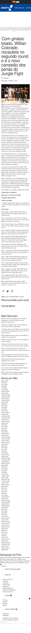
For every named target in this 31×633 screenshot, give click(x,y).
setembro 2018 (5, 548)
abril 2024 (4, 430)
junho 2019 (4, 532)
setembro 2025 (5, 400)
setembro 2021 (5, 484)
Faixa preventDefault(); (16, 18)
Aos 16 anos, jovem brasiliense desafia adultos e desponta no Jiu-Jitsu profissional (14, 368)
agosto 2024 (4, 423)
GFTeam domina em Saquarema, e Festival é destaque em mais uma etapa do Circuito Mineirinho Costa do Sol (13, 320)
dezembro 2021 (5, 479)
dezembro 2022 (5, 458)
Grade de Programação (9, 590)
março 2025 (4, 411)
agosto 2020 (4, 507)
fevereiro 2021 (5, 497)
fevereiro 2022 (5, 476)
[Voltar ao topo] (0, 564)
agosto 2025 (4, 402)
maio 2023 (4, 449)
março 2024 (4, 432)
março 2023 (4, 453)
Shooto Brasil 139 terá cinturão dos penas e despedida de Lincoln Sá (13, 360)
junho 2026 (4, 384)
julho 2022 (4, 467)
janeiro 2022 (4, 477)
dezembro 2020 (5, 500)
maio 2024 (4, 428)
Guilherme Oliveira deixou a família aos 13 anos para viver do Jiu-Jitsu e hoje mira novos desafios (14, 345)
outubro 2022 (5, 462)
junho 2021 (4, 490)
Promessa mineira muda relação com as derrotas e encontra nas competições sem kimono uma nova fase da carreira (15, 331)
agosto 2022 (4, 465)
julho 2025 (4, 404)
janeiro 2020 (4, 520)
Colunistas (5, 581)
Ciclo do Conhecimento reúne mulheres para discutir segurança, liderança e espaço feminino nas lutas (15, 350)
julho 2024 (4, 425)
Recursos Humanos (8, 592)
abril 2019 (4, 535)
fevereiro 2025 (5, 412)
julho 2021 (4, 488)
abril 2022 (4, 472)
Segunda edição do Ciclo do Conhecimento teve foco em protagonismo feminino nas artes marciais (15, 355)
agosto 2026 (4, 381)
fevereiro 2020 (5, 518)
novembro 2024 (5, 418)
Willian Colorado (19, 297)
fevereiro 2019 (5, 539)
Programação (19, 8)
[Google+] (3, 291)
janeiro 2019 (4, 541)
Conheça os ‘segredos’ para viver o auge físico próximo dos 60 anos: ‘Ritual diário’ (14, 325)
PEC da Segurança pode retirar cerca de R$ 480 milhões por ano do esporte (14, 336)
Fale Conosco (6, 584)
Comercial (5, 583)
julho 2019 (4, 530)
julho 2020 (4, 509)
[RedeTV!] (1, 29)
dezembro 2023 (5, 437)
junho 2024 (4, 426)
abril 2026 (4, 388)
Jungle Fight (8, 297)
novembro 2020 (5, 502)
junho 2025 (4, 405)
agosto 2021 (4, 486)
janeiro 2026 (4, 393)
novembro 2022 (5, 460)
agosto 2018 (4, 549)
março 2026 (4, 389)
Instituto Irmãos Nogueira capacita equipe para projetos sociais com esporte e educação (14, 364)
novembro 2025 (5, 397)
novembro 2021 (5, 481)
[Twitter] (8, 291)
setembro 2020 (5, 506)
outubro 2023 (5, 440)
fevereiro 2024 (5, 433)
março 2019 (4, 537)
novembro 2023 (5, 439)
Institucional (6, 586)
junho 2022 (4, 469)
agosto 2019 (4, 528)
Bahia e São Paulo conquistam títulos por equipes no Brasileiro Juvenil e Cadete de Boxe (15, 373)
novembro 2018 (5, 544)
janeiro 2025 (4, 414)
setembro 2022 (5, 463)
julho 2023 (4, 446)
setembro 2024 (5, 421)
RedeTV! (7, 7)
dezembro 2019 (5, 521)
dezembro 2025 (5, 395)
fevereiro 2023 (5, 454)
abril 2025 (4, 409)
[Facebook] (12, 291)
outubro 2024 (5, 419)
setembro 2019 (5, 527)
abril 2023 (4, 451)
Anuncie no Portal (7, 579)
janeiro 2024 (4, 435)
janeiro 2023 (4, 456)
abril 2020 (4, 514)
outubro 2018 (5, 546)
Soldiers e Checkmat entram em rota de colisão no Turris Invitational (15, 340)
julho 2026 (4, 382)
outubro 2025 (5, 398)
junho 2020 (4, 511)
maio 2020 (4, 513)
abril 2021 (4, 493)
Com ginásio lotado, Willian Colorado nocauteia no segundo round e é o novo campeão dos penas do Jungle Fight (14, 55)
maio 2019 (4, 534)
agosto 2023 (4, 444)
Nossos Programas (8, 588)
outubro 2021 (5, 483)
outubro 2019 (5, 525)
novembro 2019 (5, 523)
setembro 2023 (5, 442)
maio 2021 (4, 491)
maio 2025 (4, 407)
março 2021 (4, 495)
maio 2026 (4, 386)
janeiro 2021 (4, 499)
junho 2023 (4, 447)
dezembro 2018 (5, 543)
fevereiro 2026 (5, 391)
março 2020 (4, 516)
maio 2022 (4, 470)
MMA (13, 297)
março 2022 (4, 474)
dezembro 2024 (5, 416)
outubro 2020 (5, 504)
